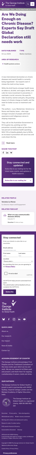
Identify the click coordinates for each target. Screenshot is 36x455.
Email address (6, 210)
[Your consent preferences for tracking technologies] (10, 453)
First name (5, 215)
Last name (21, 215)
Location (4, 221)
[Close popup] (34, 201)
